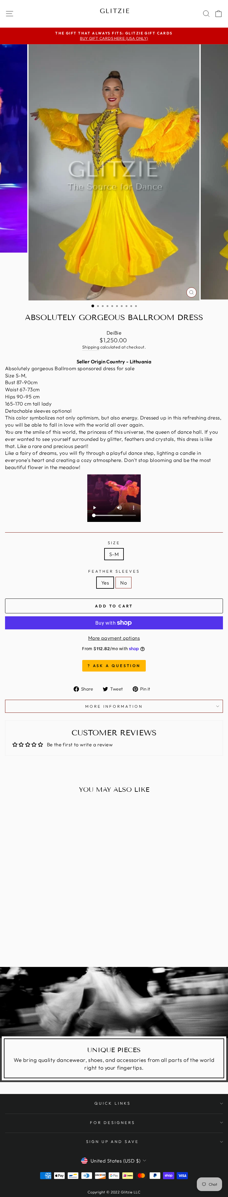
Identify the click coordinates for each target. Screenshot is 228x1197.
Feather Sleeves (114, 571)
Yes (105, 583)
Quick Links (112, 1103)
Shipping (90, 347)
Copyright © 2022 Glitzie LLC (114, 1192)
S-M (114, 554)
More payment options (114, 638)
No (123, 583)
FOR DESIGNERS (112, 1122)
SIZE (114, 542)
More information (114, 706)
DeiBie (114, 333)
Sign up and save (112, 1141)
